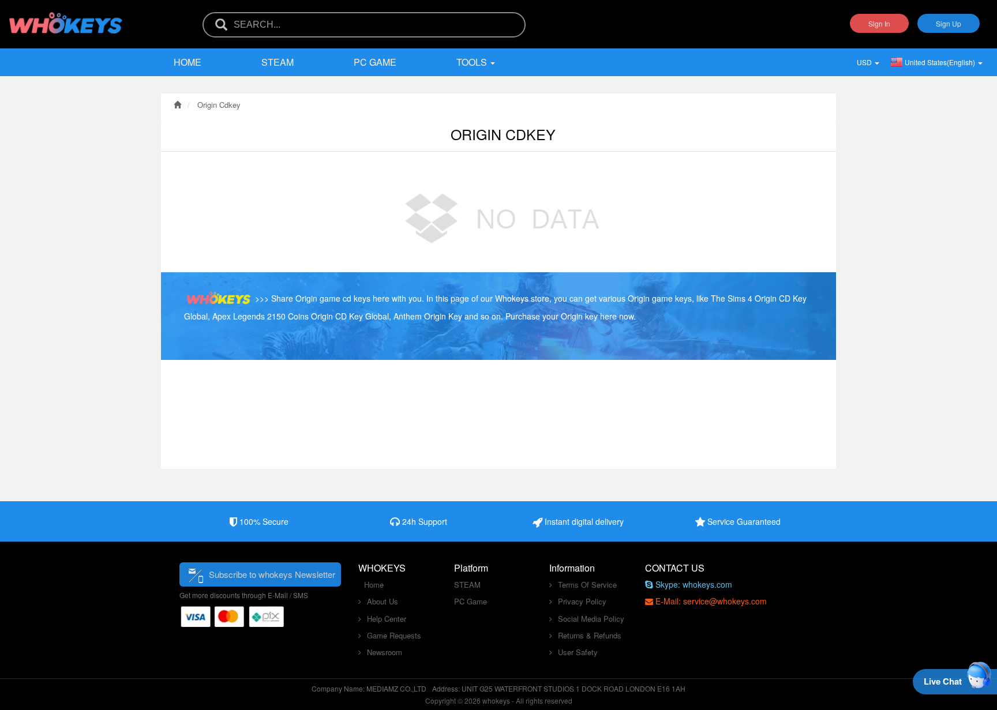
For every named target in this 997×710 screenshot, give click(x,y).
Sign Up (948, 23)
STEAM (277, 62)
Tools (472, 62)
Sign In (879, 23)
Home (187, 62)
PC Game (375, 62)
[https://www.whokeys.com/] (66, 15)
